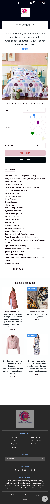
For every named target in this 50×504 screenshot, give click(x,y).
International (35, 437)
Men (14, 441)
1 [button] (7, 103)
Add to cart (25, 153)
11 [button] (34, 103)
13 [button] (39, 103)
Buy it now (25, 160)
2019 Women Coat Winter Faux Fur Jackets (37, 315)
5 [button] (18, 103)
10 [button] (31, 103)
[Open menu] (6, 2)
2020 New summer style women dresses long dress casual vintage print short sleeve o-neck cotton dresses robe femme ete (37, 366)
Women (14, 437)
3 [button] (12, 103)
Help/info (14, 444)
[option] (25, 76)
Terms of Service (35, 441)
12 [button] (37, 103)
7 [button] (23, 103)
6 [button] (20, 103)
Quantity (9, 145)
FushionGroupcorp (12, 311)
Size (6, 110)
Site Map (14, 447)
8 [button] (26, 103)
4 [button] (15, 103)
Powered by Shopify (32, 495)
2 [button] (9, 103)
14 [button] (42, 103)
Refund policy (35, 444)
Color (7, 128)
